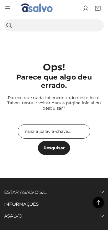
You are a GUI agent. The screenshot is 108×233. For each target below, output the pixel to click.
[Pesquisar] (9, 25)
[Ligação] (36, 8)
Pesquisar (54, 147)
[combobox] (54, 25)
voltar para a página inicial (66, 102)
